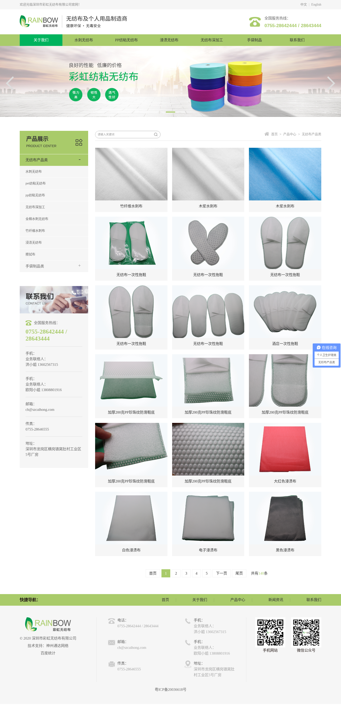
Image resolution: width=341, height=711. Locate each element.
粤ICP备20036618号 (171, 690)
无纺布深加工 (35, 207)
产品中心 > (290, 134)
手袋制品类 (35, 266)
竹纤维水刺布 (35, 230)
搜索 (155, 134)
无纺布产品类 (37, 160)
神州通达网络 (57, 646)
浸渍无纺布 (34, 242)
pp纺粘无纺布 (35, 195)
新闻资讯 (275, 600)
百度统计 (48, 653)
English (316, 4)
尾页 (239, 573)
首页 (153, 573)
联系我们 (313, 600)
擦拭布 (30, 254)
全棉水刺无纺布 (37, 219)
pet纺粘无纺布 (36, 183)
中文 (303, 4)
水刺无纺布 (34, 171)
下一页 (221, 573)
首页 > (276, 134)
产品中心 (237, 600)
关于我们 (199, 600)
